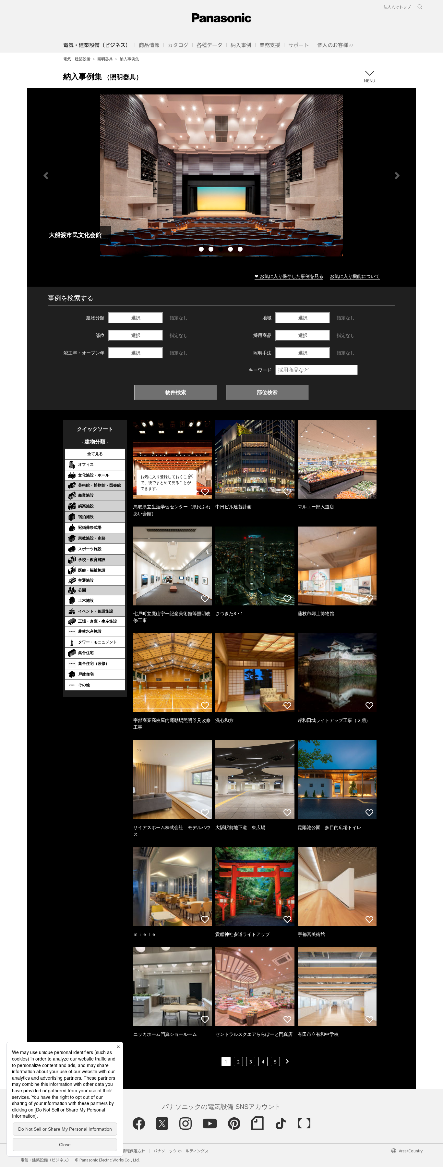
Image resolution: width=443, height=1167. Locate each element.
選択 (135, 318)
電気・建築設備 (76, 59)
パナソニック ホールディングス (181, 1150)
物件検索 (175, 392)
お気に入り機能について (355, 276)
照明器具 (105, 59)
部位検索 (267, 392)
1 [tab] (202, 250)
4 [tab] (231, 250)
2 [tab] (212, 250)
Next (397, 175)
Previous (45, 175)
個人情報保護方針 (129, 1150)
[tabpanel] (221, 175)
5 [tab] (241, 250)
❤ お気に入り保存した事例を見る (289, 276)
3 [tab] (221, 250)
